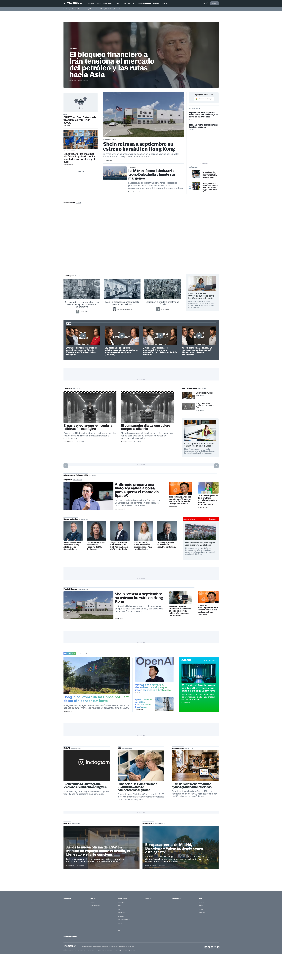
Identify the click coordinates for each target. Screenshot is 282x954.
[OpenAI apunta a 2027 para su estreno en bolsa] (154, 669)
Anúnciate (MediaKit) (69, 950)
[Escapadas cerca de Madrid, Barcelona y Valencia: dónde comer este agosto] (180, 847)
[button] (64, 3)
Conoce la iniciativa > (209, 660)
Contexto (73, 49)
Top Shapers (121, 902)
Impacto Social (122, 912)
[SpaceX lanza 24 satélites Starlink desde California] (164, 704)
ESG (119, 909)
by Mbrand (131, 950)
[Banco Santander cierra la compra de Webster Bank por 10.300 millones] (208, 488)
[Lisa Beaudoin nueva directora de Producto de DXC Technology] (96, 531)
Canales (201, 909)
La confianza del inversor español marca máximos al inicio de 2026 (209, 175)
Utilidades (202, 912)
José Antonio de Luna (141, 247)
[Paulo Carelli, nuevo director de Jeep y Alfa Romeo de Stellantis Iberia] (73, 531)
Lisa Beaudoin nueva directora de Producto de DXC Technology (96, 545)
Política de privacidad (120, 950)
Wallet (66, 114)
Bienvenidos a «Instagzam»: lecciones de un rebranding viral (85, 785)
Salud (119, 930)
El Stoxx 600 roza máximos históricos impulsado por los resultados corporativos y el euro (79, 158)
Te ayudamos (100, 950)
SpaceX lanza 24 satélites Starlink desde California (143, 703)
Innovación (121, 916)
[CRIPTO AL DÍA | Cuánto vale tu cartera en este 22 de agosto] (80, 102)
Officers (93, 898)
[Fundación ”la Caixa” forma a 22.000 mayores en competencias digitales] (141, 765)
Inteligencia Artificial (124, 919)
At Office (201, 902)
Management (122, 898)
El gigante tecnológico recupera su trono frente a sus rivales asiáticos (208, 608)
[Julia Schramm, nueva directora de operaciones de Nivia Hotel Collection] (143, 531)
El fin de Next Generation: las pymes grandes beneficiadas (192, 785)
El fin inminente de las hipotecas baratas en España (203, 126)
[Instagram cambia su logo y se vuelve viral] (86, 765)
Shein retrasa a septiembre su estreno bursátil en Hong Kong (139, 146)
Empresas (67, 898)
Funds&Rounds (69, 151)
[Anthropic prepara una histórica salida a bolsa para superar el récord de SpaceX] (88, 496)
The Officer (69, 945)
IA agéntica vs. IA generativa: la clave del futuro (205, 406)
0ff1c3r (133, 167)
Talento (120, 923)
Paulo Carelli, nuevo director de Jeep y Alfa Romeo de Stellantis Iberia (72, 545)
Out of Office (176, 898)
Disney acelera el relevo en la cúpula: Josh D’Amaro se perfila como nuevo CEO (210, 187)
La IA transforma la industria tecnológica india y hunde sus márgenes (152, 174)
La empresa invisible (204, 393)
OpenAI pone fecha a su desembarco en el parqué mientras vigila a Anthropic (153, 687)
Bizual (119, 905)
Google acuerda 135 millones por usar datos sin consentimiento (96, 699)
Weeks (201, 905)
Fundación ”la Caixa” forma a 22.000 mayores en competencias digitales (138, 786)
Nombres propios (68, 9)
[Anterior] (65, 465)
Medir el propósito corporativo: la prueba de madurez (122, 303)
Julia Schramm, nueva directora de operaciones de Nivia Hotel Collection (143, 545)
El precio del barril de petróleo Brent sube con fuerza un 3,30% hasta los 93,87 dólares (203, 114)
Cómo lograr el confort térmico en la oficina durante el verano (199, 445)
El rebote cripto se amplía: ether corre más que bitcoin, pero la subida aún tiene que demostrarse (180, 610)
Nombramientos (95, 905)
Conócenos (81, 950)
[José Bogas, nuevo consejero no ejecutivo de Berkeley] (167, 531)
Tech (119, 926)
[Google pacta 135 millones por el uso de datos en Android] (96, 675)
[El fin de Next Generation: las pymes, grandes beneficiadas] (195, 765)
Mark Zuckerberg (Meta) (85, 9)
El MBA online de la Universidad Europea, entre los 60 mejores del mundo (201, 296)
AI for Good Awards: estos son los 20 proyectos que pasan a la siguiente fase (198, 688)
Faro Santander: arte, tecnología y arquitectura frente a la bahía (200, 544)
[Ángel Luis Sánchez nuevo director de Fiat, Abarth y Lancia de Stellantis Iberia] (120, 531)
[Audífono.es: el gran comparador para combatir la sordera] (147, 408)
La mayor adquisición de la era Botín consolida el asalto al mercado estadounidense (208, 500)
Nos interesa (90, 950)
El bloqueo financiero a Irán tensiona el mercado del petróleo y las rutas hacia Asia (111, 64)
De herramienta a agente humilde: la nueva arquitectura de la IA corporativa (81, 304)
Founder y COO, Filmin (142, 254)
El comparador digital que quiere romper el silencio (145, 427)
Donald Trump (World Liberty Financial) (108, 9)
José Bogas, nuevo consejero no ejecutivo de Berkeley (166, 544)
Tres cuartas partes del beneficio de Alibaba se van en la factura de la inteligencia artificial (180, 500)
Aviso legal (108, 950)
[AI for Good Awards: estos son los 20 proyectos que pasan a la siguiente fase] (198, 673)
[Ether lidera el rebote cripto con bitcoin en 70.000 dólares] (180, 597)
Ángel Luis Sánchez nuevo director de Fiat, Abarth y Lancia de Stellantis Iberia (119, 545)
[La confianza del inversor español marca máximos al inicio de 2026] (196, 174)
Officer (214, 3)
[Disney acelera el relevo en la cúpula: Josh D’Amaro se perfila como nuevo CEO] (196, 186)
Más (200, 898)
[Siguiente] (216, 465)
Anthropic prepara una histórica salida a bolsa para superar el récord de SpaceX (137, 490)
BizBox (93, 902)
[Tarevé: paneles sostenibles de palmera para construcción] (90, 408)
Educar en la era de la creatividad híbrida (162, 303)
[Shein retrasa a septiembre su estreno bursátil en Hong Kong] (88, 605)
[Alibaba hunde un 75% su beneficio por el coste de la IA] (180, 488)
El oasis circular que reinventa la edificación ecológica (87, 427)
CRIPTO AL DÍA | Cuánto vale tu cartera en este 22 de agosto (79, 120)
